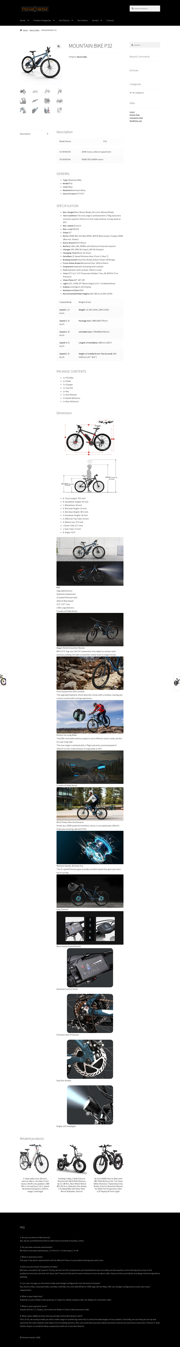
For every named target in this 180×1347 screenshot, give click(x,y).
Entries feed (135, 115)
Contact (110, 20)
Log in (132, 112)
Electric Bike (34, 30)
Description (25, 133)
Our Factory (64, 20)
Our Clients (82, 20)
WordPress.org (136, 121)
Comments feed (136, 118)
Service (95, 20)
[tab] (35, 134)
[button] (59, 46)
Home (22, 20)
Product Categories (42, 20)
